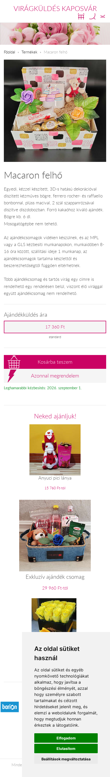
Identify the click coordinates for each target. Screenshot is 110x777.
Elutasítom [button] (66, 748)
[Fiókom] (103, 16)
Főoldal (9, 51)
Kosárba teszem (55, 361)
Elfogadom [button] (66, 738)
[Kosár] (81, 16)
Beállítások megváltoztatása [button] (66, 759)
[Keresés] (92, 16)
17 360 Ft (55, 327)
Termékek (29, 51)
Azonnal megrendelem (55, 375)
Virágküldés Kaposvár (55, 8)
